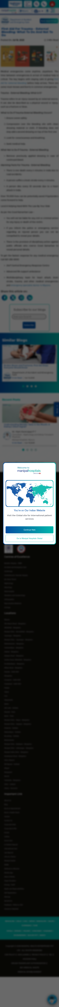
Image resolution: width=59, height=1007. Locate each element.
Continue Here (29, 529)
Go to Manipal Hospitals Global (29, 538)
